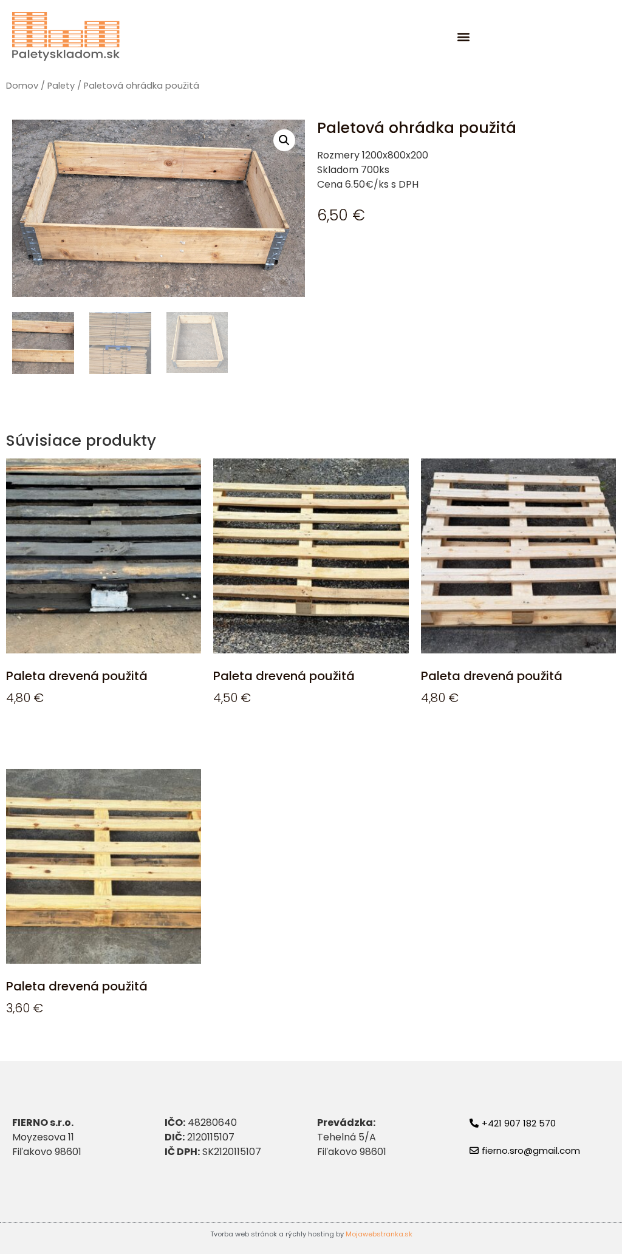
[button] (464, 37)
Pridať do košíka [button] (58, 733)
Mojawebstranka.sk (379, 1234)
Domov (22, 86)
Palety (61, 86)
